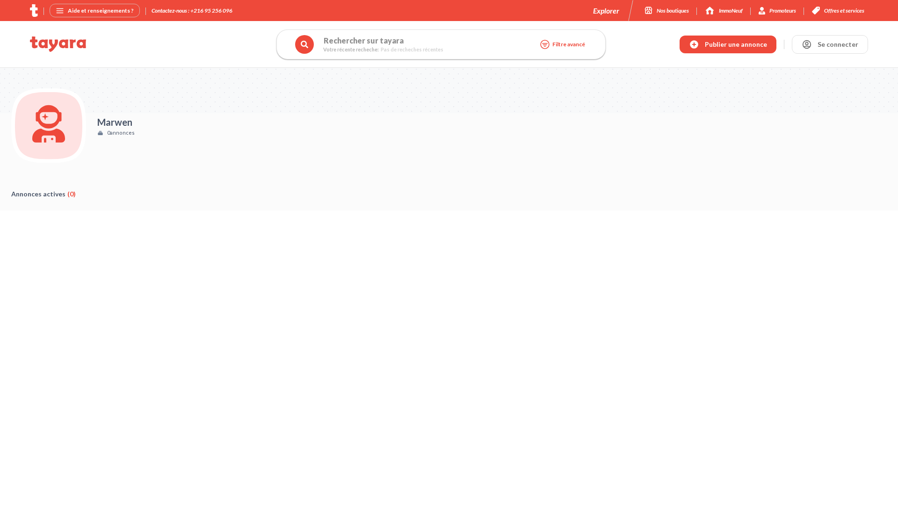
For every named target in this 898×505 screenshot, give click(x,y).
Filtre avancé (568, 44)
